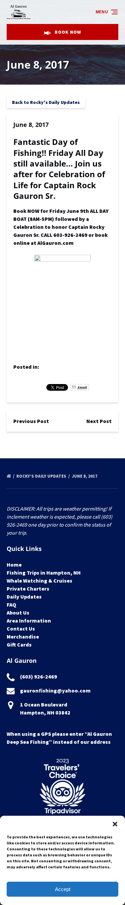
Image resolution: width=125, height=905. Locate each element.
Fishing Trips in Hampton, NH (44, 572)
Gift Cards (19, 644)
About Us (18, 612)
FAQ (11, 604)
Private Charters (28, 588)
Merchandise (23, 636)
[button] (115, 824)
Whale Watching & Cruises (39, 580)
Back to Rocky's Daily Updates (46, 102)
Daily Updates (24, 596)
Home (14, 564)
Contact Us (21, 628)
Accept (62, 889)
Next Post (99, 421)
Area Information (29, 620)
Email (82, 387)
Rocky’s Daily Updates (41, 476)
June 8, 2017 (85, 476)
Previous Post (31, 421)
